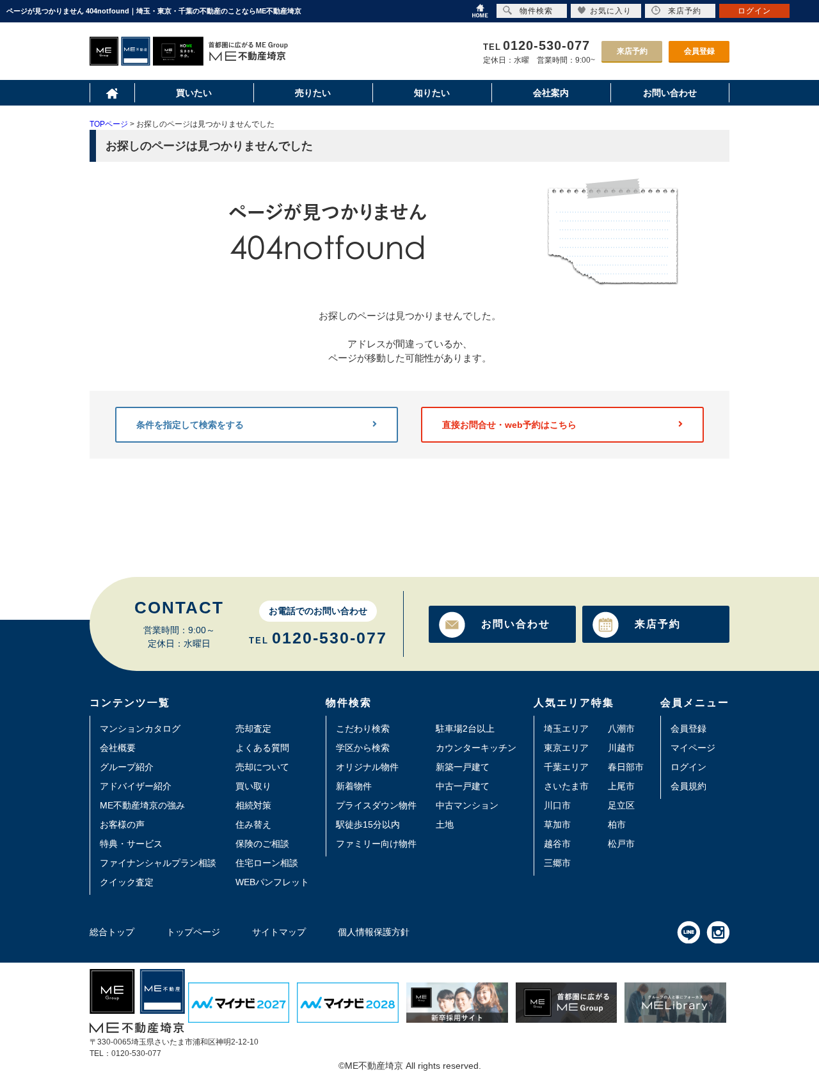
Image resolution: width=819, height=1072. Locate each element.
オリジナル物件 (367, 767)
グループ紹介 (127, 767)
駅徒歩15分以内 (368, 824)
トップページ (193, 932)
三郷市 (557, 863)
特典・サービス (131, 844)
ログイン (688, 767)
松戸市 (621, 844)
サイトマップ (279, 932)
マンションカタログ (140, 728)
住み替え (253, 824)
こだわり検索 (363, 728)
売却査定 (253, 728)
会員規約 (688, 786)
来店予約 (632, 51)
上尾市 (621, 786)
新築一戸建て (462, 767)
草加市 (557, 824)
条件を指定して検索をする (190, 425)
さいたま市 (566, 786)
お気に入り (611, 10)
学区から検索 (363, 748)
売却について (262, 767)
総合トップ (112, 932)
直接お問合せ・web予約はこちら (509, 425)
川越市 (621, 748)
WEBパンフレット (272, 882)
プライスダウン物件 (376, 805)
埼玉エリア (566, 728)
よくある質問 (262, 748)
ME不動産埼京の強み (142, 805)
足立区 (621, 805)
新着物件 (354, 786)
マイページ (693, 748)
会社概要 (118, 748)
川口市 (557, 805)
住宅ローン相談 (266, 863)
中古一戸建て (462, 786)
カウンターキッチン (476, 748)
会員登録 (699, 51)
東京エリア (566, 748)
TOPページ (109, 124)
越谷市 (557, 844)
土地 (445, 824)
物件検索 (536, 10)
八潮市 (621, 728)
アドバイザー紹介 (135, 786)
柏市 (617, 824)
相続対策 (253, 805)
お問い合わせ (515, 624)
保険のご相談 (262, 844)
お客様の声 (122, 824)
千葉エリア (566, 767)
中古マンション (467, 805)
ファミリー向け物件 (376, 844)
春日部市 (626, 767)
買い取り (253, 786)
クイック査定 (127, 882)
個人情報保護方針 (374, 932)
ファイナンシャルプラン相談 (158, 863)
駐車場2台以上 (465, 728)
